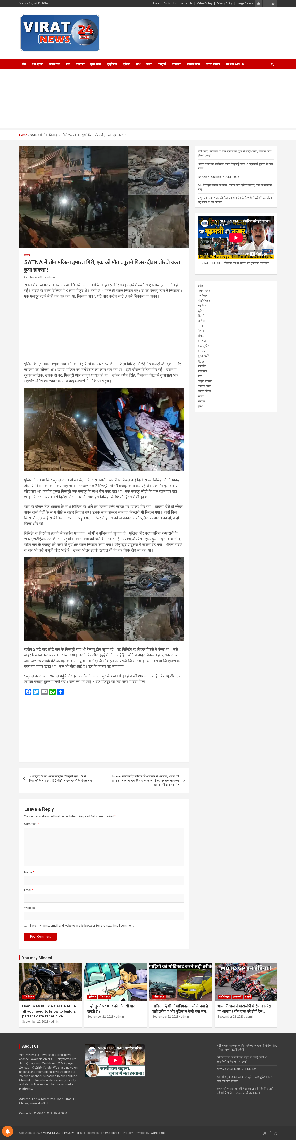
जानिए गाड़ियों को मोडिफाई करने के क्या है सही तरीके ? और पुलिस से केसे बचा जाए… (180, 1009)
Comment (32, 824)
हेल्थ (138, 64)
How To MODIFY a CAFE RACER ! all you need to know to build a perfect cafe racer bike (50, 1011)
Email (28, 890)
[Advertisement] (148, 99)
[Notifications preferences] (7, 1131)
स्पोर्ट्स (162, 64)
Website (29, 908)
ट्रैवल (126, 64)
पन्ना (200, 326)
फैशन (149, 64)
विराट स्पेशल (213, 64)
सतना (27, 255)
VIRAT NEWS (51, 1133)
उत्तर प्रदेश (204, 290)
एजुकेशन (112, 64)
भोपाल (201, 336)
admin (51, 277)
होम (24, 64)
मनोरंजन (176, 64)
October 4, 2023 (34, 277)
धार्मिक (201, 321)
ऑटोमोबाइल (204, 300)
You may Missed (37, 957)
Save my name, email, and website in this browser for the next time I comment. (82, 925)
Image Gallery (245, 3)
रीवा (68, 64)
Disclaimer (235, 64)
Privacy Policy (224, 3)
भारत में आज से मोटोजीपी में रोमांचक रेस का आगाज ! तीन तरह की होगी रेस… (244, 1009)
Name (29, 872)
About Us (186, 3)
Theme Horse (110, 1133)
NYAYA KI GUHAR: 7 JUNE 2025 (218, 177)
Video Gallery (204, 3)
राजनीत (80, 64)
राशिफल (202, 371)
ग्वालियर (202, 306)
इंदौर (200, 285)
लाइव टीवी (54, 64)
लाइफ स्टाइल (205, 381)
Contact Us (170, 3)
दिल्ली (201, 316)
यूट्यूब (201, 361)
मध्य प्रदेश (37, 64)
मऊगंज (202, 341)
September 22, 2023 (35, 1021)
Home (155, 3)
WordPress (158, 1133)
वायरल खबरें (193, 64)
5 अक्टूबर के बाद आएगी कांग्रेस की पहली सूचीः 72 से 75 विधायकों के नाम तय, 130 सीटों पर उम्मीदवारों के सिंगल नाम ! (61, 778)
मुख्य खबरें (95, 64)
